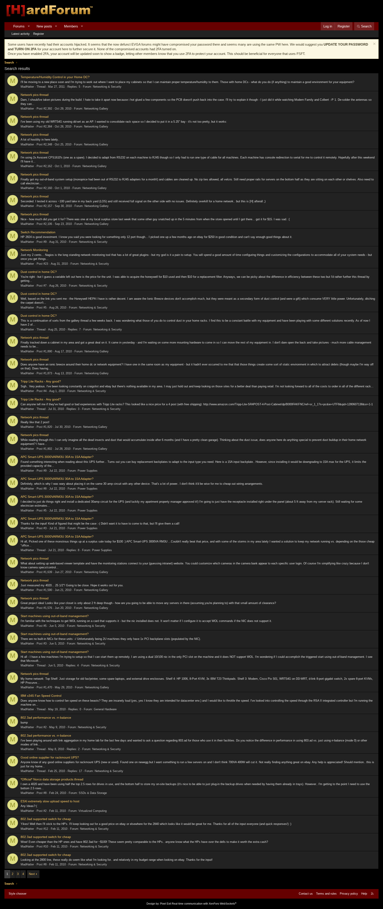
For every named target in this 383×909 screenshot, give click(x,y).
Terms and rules (326, 893)
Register (38, 33)
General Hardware (105, 709)
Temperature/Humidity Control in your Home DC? (55, 77)
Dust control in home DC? (39, 272)
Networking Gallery (96, 108)
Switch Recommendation (38, 232)
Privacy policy (349, 893)
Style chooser (17, 893)
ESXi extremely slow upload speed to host (50, 801)
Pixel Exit (165, 903)
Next (32, 874)
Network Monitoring (34, 250)
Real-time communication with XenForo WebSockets (204, 903)
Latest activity (21, 33)
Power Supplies (88, 470)
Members (71, 26)
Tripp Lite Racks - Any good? (41, 381)
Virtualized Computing (92, 811)
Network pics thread (35, 94)
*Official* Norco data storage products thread (52, 779)
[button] (28, 26)
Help (364, 893)
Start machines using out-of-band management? (55, 616)
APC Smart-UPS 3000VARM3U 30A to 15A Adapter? (57, 457)
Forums (19, 26)
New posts (44, 26)
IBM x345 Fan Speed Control (41, 695)
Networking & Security (107, 86)
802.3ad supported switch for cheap (46, 819)
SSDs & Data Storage (93, 793)
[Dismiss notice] (374, 44)
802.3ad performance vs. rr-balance (46, 717)
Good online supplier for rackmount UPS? (50, 757)
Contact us (306, 893)
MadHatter (27, 86)
